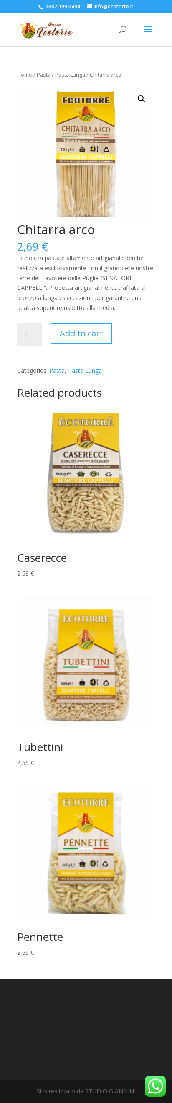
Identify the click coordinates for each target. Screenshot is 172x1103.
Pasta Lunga (70, 74)
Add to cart (81, 333)
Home (24, 74)
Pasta (44, 74)
